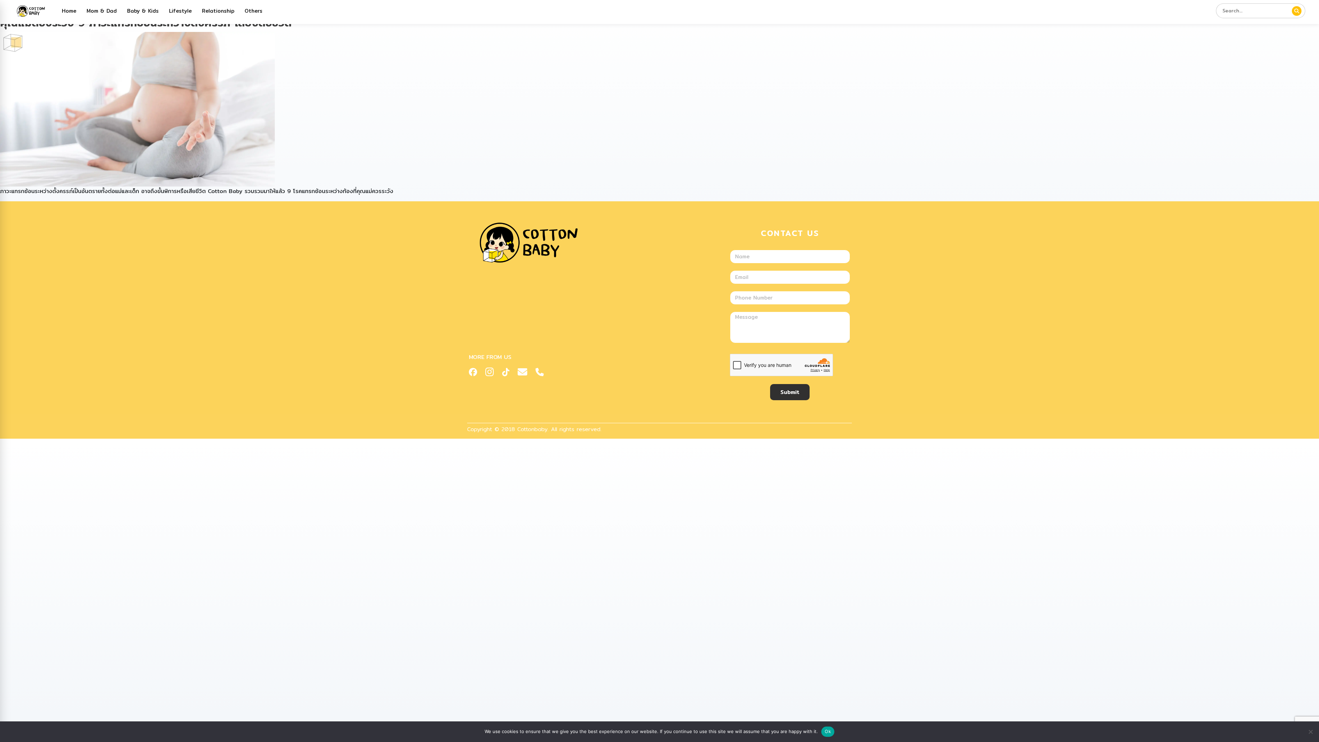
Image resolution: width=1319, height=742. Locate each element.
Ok (828, 731)
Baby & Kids (143, 11)
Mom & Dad (102, 11)
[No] (1310, 731)
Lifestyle (180, 11)
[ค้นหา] (1296, 11)
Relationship (218, 11)
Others (253, 11)
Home (69, 11)
